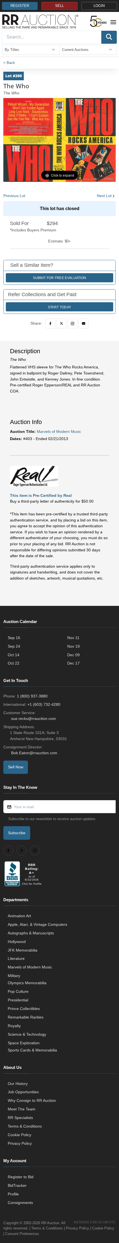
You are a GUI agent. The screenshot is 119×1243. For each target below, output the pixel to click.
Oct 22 (13, 663)
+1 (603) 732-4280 (43, 704)
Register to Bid (20, 1177)
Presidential (18, 1000)
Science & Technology (27, 1034)
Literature (16, 958)
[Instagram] (72, 324)
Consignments (20, 1202)
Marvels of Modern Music (59, 431)
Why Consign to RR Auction (32, 1100)
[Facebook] (50, 324)
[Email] (84, 324)
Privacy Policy (20, 1143)
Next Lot (104, 195)
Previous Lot (14, 195)
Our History (18, 1083)
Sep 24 (14, 646)
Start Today (59, 307)
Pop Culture (18, 991)
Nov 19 (73, 646)
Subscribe (16, 833)
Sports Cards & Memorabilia (32, 1050)
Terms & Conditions (25, 1126)
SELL (59, 6)
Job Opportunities (23, 1092)
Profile (13, 1194)
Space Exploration (24, 1043)
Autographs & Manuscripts (31, 933)
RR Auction (50, 1223)
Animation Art (19, 916)
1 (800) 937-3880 (32, 696)
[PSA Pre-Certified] (34, 476)
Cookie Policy (19, 1135)
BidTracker (17, 1185)
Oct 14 (13, 655)
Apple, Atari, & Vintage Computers (37, 924)
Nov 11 (73, 637)
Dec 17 (73, 663)
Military (14, 975)
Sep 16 (14, 637)
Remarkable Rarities (25, 1017)
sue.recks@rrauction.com (33, 718)
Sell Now (15, 767)
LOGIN (99, 6)
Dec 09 (73, 655)
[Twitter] (61, 324)
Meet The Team (21, 1109)
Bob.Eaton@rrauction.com (34, 753)
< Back (9, 63)
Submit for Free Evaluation (59, 278)
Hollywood (17, 941)
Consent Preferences (22, 1234)
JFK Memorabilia (22, 950)
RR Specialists (20, 1117)
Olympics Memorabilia (27, 983)
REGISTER (20, 6)
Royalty (14, 1026)
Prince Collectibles (24, 1008)
